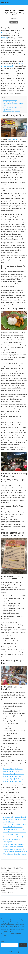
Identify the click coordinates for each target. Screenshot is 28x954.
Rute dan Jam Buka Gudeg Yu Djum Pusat (13, 104)
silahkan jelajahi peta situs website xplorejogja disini (11, 934)
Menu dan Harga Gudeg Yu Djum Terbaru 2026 (12, 108)
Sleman (3, 33)
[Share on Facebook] (20, 861)
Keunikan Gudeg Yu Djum (10, 102)
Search (3, 941)
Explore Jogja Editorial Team (12, 868)
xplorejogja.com (9, 921)
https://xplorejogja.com (7, 892)
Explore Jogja (5, 2)
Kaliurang (4, 38)
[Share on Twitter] (7, 861)
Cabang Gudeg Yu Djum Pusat (11, 111)
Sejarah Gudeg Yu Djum (10, 100)
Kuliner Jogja (14, 22)
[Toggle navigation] (26, 2)
